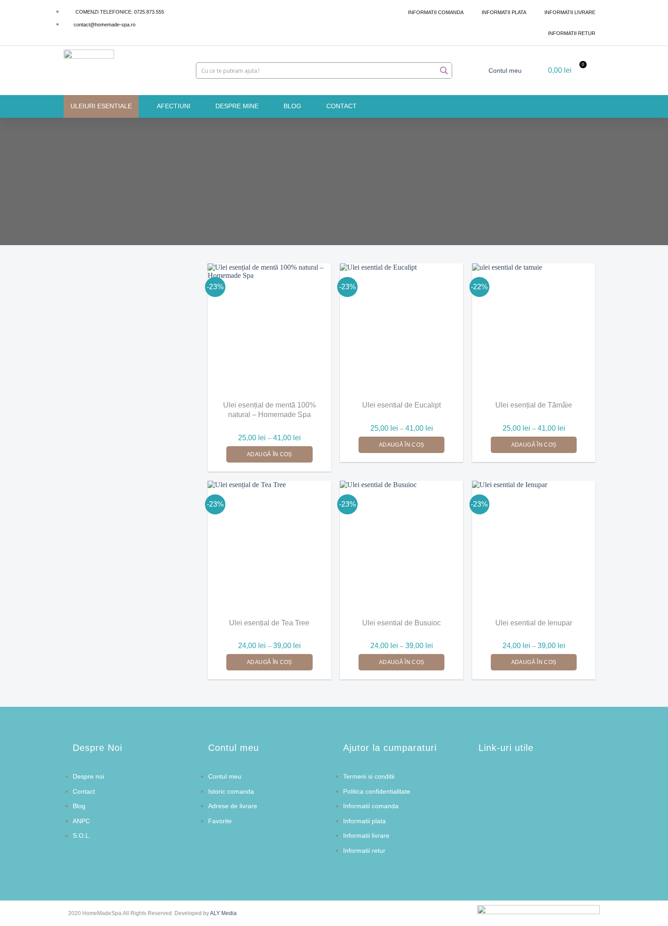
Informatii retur (571, 33)
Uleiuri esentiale (101, 106)
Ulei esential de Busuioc (401, 623)
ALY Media (223, 913)
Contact (341, 106)
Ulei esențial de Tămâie (533, 405)
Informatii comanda (436, 12)
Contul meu (505, 70)
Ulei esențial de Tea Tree (269, 623)
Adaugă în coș (269, 454)
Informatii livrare (569, 12)
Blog (292, 106)
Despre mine (237, 106)
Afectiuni (173, 106)
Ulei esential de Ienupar (533, 623)
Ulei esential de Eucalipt (401, 405)
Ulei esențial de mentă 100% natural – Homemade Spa (269, 409)
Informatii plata (504, 12)
